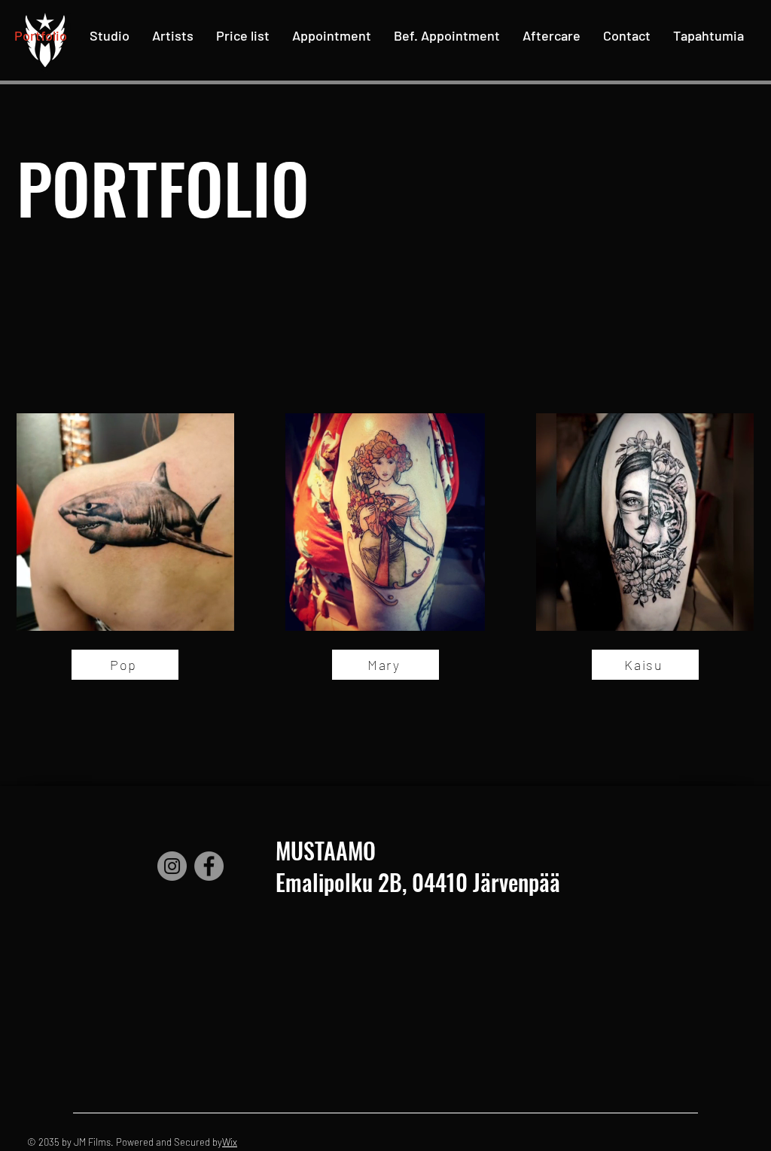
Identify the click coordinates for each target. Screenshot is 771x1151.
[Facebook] (209, 866)
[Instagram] (172, 866)
